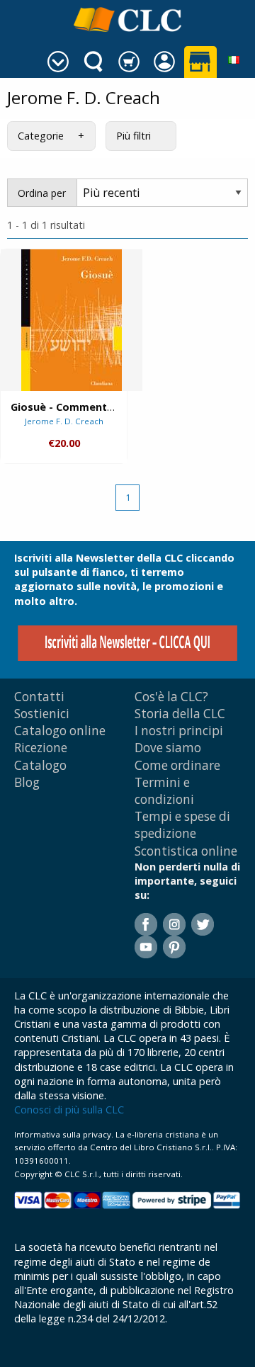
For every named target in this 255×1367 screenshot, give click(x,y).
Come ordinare (177, 765)
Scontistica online (186, 851)
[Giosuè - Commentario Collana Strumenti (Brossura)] (71, 320)
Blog (27, 782)
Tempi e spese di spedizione (182, 824)
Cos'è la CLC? (171, 696)
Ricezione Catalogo (40, 756)
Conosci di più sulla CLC (69, 1109)
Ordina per (42, 193)
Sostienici (41, 713)
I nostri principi (179, 730)
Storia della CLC (180, 713)
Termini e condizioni (164, 790)
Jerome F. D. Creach (64, 421)
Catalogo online (60, 730)
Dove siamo (168, 747)
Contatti (39, 696)
